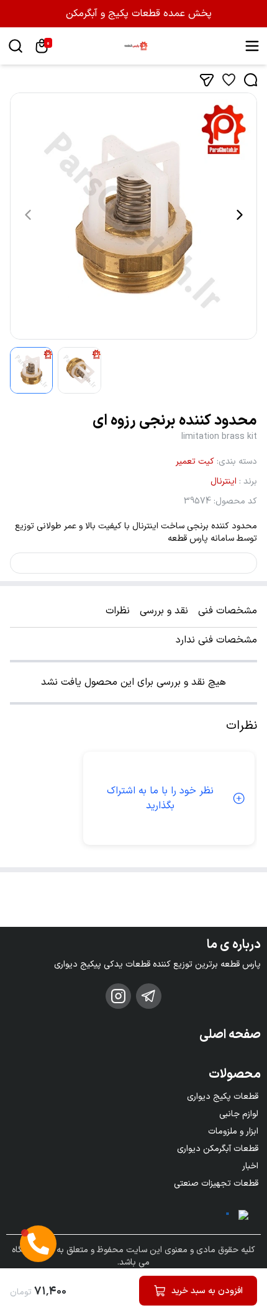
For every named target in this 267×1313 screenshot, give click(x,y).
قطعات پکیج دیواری (222, 1096)
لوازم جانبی (238, 1114)
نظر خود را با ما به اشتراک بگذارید (160, 798)
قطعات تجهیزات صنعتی (216, 1183)
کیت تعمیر (195, 461)
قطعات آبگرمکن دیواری (217, 1148)
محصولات (235, 1074)
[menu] (252, 46)
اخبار (250, 1166)
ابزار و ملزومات (233, 1131)
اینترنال (223, 481)
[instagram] (118, 996)
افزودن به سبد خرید (207, 1290)
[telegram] (148, 996)
